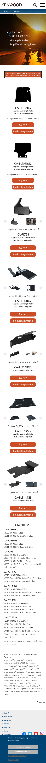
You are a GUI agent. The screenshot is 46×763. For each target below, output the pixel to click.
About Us (6, 713)
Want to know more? (23, 752)
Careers (6, 731)
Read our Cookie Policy (17, 756)
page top (42, 702)
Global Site (7, 727)
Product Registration (23, 131)
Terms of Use (8, 716)
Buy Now (23, 124)
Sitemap (6, 724)
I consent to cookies (23, 747)
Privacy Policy (8, 720)
